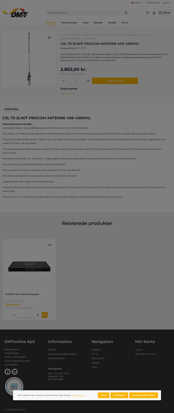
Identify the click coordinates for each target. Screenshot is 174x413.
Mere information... (78, 395)
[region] (29, 59)
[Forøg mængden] (88, 81)
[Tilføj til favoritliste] (49, 38)
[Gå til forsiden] (15, 12)
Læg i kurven (115, 80)
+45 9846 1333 (18, 357)
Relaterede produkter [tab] (87, 223)
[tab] (11, 109)
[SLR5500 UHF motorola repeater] (29, 266)
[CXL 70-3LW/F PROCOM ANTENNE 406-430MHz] (29, 59)
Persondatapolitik (56, 358)
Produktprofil (98, 358)
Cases (94, 367)
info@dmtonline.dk (20, 361)
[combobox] (84, 13)
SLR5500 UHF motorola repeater (22, 294)
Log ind (165, 3)
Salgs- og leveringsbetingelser (62, 354)
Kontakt (52, 349)
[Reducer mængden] (63, 81)
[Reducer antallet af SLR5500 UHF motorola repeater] (14, 315)
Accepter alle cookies (143, 395)
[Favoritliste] (148, 13)
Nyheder (96, 362)
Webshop (96, 349)
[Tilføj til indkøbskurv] (45, 315)
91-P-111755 (70, 94)
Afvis (103, 395)
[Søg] (126, 13)
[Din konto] (154, 13)
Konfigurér (119, 395)
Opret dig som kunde (145, 354)
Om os (95, 354)
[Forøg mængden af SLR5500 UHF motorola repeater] (38, 315)
